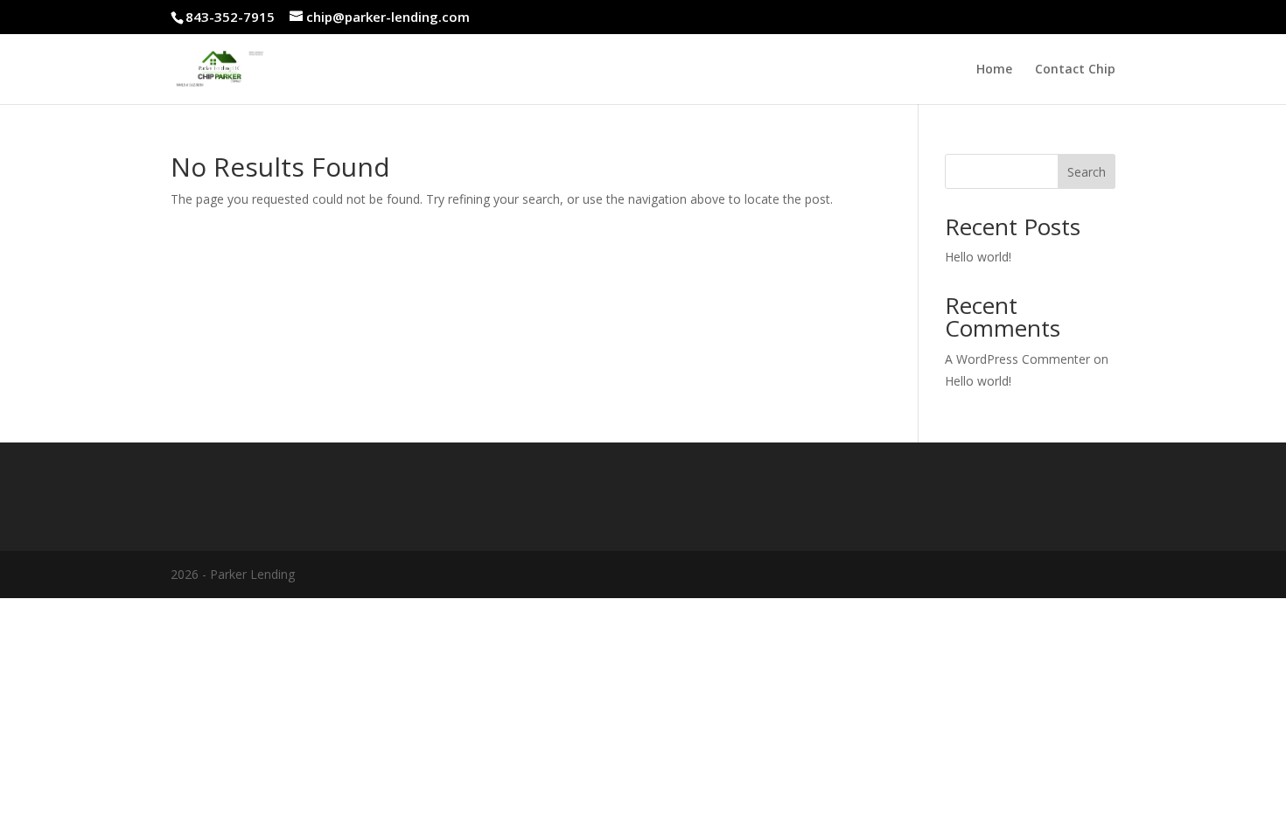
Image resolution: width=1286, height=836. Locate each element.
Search (1086, 172)
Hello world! (978, 256)
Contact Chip (1075, 70)
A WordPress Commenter (1017, 359)
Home (994, 70)
